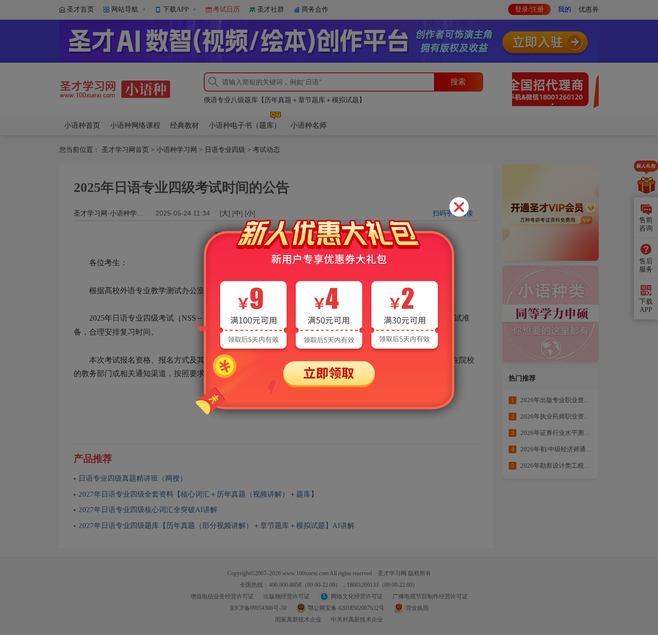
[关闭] (459, 206)
